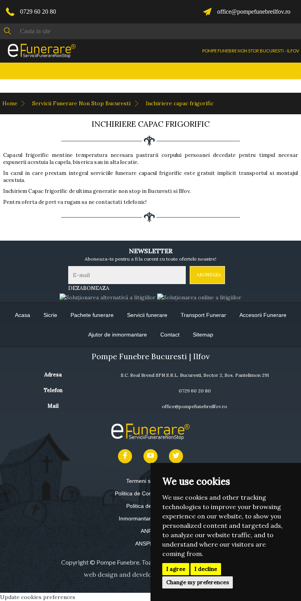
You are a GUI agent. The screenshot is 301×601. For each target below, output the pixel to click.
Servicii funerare (147, 315)
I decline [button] (205, 568)
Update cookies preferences (37, 597)
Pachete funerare (92, 315)
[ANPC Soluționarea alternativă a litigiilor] (108, 296)
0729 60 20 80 (38, 11)
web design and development (128, 574)
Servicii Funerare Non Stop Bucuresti (82, 103)
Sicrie (50, 315)
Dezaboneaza (88, 288)
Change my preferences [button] (197, 582)
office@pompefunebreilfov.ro (253, 11)
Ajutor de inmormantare (117, 334)
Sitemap (203, 334)
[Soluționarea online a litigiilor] (199, 296)
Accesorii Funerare (262, 315)
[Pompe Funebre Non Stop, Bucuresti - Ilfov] (42, 50)
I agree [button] (175, 568)
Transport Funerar (203, 315)
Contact (170, 334)
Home (10, 103)
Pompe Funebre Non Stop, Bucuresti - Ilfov (250, 50)
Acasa (22, 315)
